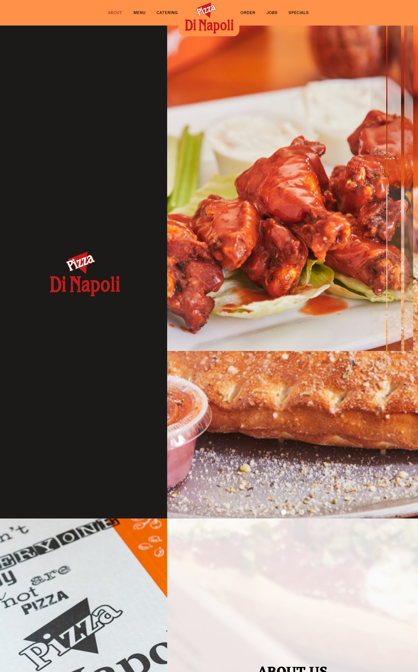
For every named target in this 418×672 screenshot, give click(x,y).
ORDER (248, 12)
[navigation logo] (209, 18)
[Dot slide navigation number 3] (301, 512)
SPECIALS (299, 12)
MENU (140, 12)
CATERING (167, 12)
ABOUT (116, 12)
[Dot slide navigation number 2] (292, 512)
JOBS (272, 12)
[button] (414, 515)
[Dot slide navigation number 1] (283, 512)
